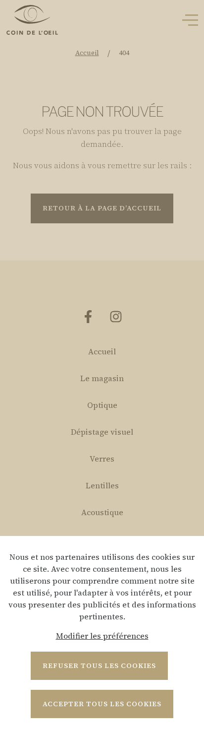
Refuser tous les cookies (99, 665)
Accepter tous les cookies (102, 704)
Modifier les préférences (102, 635)
